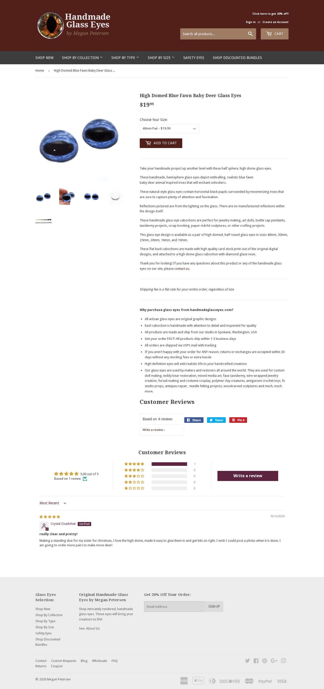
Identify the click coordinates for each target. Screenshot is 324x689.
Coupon (57, 666)
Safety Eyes (193, 58)
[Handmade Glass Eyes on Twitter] (247, 661)
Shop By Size (160, 58)
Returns (40, 666)
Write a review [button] (247, 475)
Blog (84, 661)
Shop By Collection (81, 58)
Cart (278, 34)
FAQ (115, 661)
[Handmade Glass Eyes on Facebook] (256, 661)
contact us (181, 268)
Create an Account (275, 22)
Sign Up (214, 606)
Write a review (153, 430)
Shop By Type (123, 58)
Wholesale (99, 661)
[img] (49, 517)
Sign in (251, 22)
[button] (135, 464)
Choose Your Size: (154, 120)
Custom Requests (63, 661)
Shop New (44, 58)
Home (39, 70)
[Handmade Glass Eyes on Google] (274, 661)
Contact (41, 661)
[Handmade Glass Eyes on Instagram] (283, 661)
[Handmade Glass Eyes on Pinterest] (264, 661)
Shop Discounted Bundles (237, 58)
